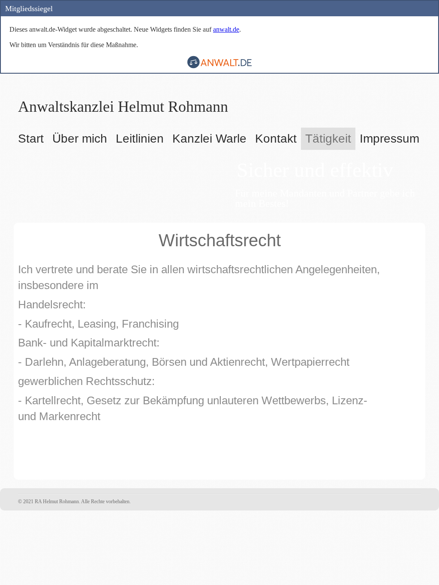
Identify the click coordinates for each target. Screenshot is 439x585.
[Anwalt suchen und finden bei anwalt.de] (219, 66)
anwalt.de (226, 29)
